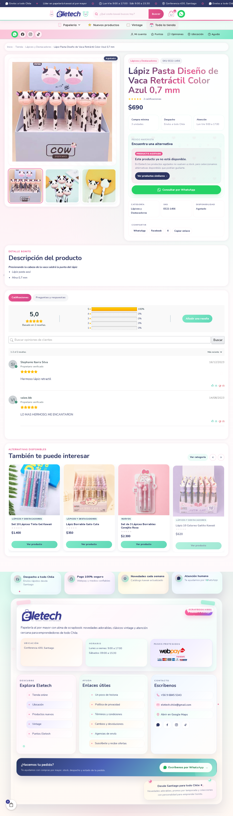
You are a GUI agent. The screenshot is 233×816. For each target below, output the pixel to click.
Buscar (156, 13)
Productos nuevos (43, 714)
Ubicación (197, 34)
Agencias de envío (105, 734)
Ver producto (34, 544)
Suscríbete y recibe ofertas (111, 744)
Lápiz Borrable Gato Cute (28, 524)
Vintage (137, 25)
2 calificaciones (152, 99)
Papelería (70, 25)
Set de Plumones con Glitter (194, 527)
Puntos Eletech (41, 734)
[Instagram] (30, 34)
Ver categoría (198, 457)
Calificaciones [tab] (20, 297)
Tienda (19, 47)
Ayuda (216, 34)
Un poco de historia (106, 695)
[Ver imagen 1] (25, 186)
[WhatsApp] (181, 14)
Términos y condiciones (108, 715)
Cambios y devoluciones (109, 724)
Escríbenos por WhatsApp (188, 768)
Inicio (10, 47)
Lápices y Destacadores (38, 47)
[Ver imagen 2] (62, 186)
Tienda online (40, 695)
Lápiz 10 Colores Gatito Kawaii (140, 524)
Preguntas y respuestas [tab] (50, 297)
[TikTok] (38, 34)
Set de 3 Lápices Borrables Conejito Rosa (83, 526)
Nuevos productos (106, 25)
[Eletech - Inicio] (68, 14)
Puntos (159, 34)
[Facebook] (22, 34)
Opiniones (177, 34)
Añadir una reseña (197, 318)
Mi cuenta (140, 34)
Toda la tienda (165, 25)
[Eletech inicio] (41, 616)
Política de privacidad (107, 705)
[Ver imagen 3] (99, 186)
